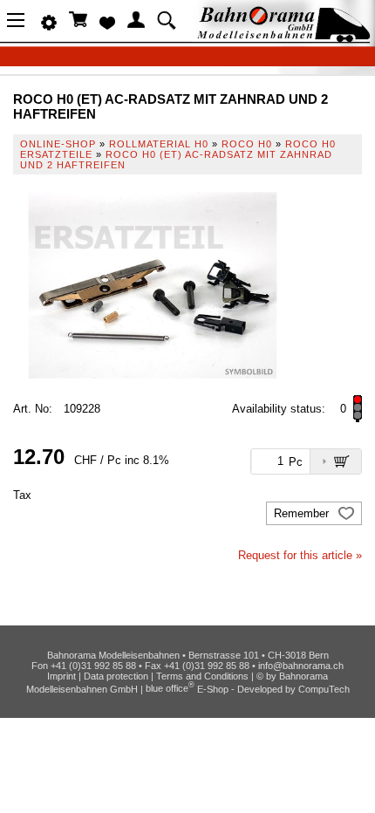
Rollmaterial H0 (158, 144)
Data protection (116, 676)
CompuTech (324, 688)
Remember (303, 513)
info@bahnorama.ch (301, 665)
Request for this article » (300, 555)
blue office (170, 688)
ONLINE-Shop (58, 144)
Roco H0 (247, 144)
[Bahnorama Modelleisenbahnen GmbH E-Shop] (283, 37)
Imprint (61, 676)
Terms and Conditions (202, 676)
